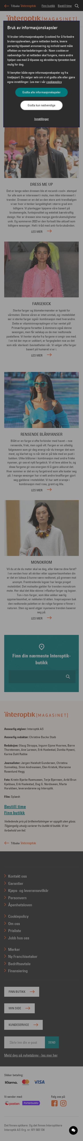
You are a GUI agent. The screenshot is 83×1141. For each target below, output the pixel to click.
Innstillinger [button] (41, 119)
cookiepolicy (54, 82)
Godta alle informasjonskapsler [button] (41, 92)
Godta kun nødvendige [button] (41, 105)
